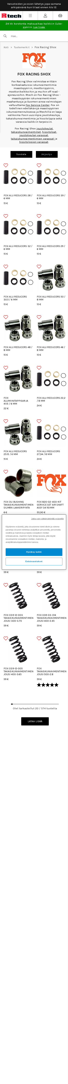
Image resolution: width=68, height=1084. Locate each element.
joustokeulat (44, 128)
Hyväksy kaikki (34, 552)
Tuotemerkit (22, 47)
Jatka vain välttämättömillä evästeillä (47, 518)
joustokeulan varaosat (33, 135)
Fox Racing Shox (45, 47)
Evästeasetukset (34, 561)
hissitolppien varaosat (33, 142)
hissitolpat (49, 132)
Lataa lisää (35, 721)
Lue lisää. (39, 27)
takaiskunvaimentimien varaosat (32, 138)
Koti (6, 47)
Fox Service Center (38, 105)
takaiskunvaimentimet (26, 132)
